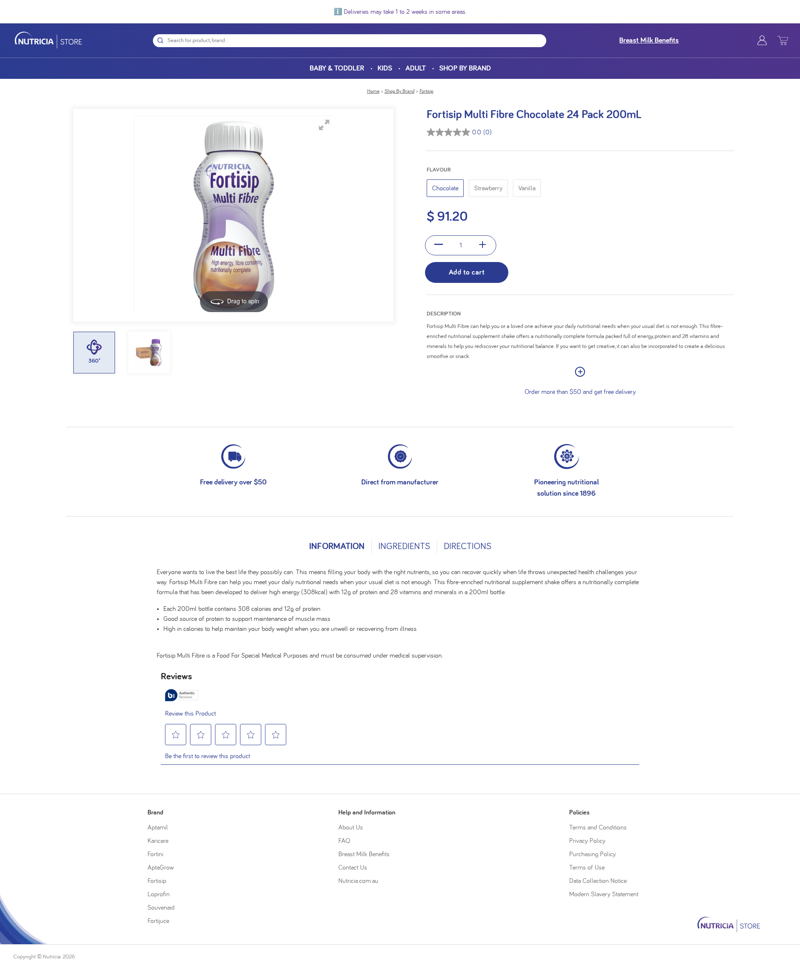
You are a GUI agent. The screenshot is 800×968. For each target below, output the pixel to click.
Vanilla (526, 188)
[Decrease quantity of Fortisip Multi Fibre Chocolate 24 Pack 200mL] (439, 245)
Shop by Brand (465, 68)
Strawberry (488, 188)
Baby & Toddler (337, 68)
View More (580, 372)
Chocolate (445, 188)
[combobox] (357, 40)
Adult (415, 68)
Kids (385, 68)
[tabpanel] (400, 610)
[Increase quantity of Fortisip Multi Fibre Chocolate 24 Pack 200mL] (483, 245)
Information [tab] (337, 546)
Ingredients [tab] (404, 546)
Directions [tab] (467, 546)
